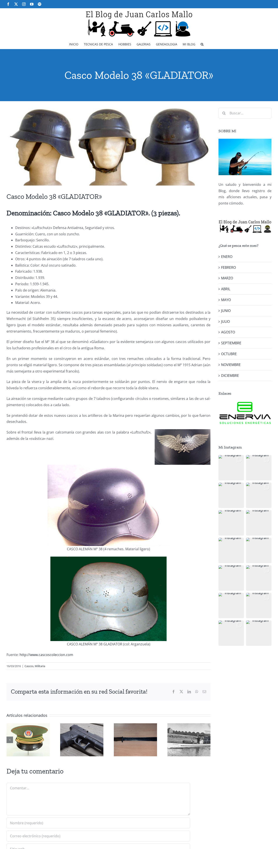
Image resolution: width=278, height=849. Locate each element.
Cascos (29, 666)
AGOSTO (228, 332)
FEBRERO (228, 267)
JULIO (225, 321)
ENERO (226, 256)
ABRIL (225, 289)
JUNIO (226, 310)
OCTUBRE (229, 353)
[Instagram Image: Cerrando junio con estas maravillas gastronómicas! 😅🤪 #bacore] (258, 523)
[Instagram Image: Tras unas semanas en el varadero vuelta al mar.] (258, 578)
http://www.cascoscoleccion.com (46, 654)
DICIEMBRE (230, 375)
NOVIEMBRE (231, 364)
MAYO (226, 299)
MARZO (227, 278)
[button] (202, 44)
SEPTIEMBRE (231, 343)
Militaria (40, 666)
